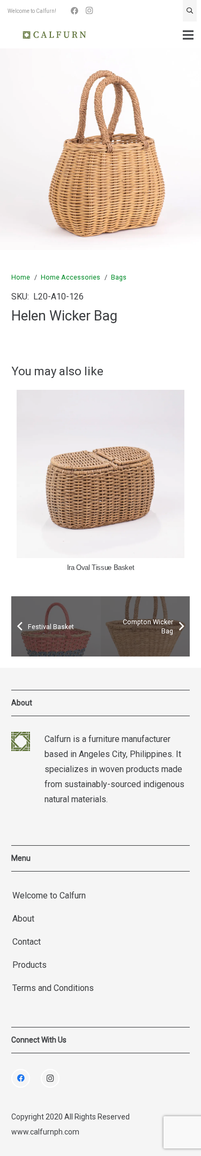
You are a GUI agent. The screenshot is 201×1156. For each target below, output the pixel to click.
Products (29, 965)
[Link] (54, 35)
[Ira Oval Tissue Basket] (100, 474)
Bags (118, 277)
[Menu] (188, 35)
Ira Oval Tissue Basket (101, 568)
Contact (26, 942)
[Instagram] (89, 10)
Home (20, 277)
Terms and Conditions (53, 988)
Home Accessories (70, 277)
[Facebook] (74, 10)
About (23, 919)
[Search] (190, 11)
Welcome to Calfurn (49, 895)
